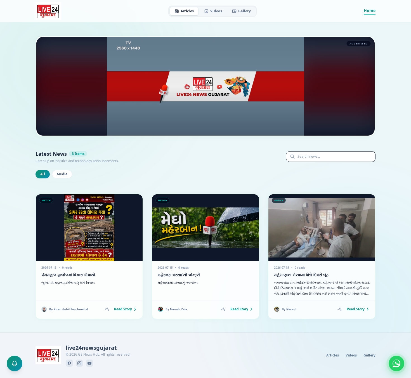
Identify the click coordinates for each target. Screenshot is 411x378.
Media (62, 174)
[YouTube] (89, 363)
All (42, 174)
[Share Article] (107, 309)
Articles (187, 11)
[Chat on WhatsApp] (396, 363)
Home (369, 10)
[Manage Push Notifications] (14, 363)
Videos (216, 11)
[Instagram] (79, 363)
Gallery (244, 11)
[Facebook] (69, 363)
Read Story (123, 309)
